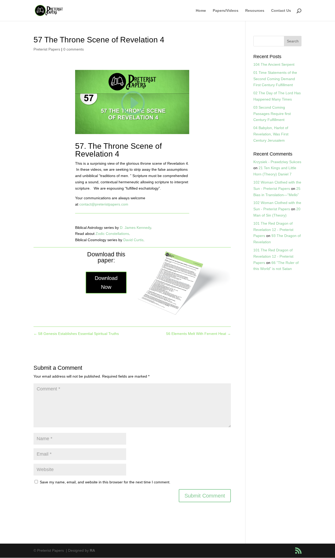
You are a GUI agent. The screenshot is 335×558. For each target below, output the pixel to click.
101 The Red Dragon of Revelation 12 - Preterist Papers (273, 229)
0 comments (73, 49)
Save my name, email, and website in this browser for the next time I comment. (105, 482)
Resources (254, 11)
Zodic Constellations (112, 233)
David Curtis (133, 240)
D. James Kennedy (135, 227)
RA (92, 550)
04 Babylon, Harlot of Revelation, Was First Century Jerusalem (270, 134)
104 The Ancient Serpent (273, 64)
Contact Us (281, 11)
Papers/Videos (225, 11)
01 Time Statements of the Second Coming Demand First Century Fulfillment (275, 78)
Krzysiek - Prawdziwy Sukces (277, 162)
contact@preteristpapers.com (103, 204)
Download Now (106, 282)
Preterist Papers (47, 49)
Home (201, 11)
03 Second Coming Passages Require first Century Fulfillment (272, 113)
